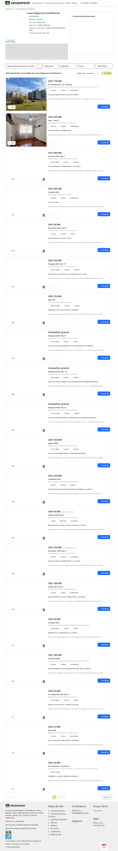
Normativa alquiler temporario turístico (21, 828)
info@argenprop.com (80, 813)
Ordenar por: (81, 73)
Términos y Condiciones (14, 821)
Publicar (74, 3)
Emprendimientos (38, 3)
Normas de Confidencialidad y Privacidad (21, 825)
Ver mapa (107, 73)
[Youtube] (80, 826)
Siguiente (107, 797)
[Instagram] (77, 826)
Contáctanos (55, 831)
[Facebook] (73, 826)
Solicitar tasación (36, 19)
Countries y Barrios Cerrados (54, 3)
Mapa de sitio (56, 834)
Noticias (68, 3)
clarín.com (97, 810)
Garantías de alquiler (89, 3)
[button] (39, 66)
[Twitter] (84, 826)
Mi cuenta (54, 828)
